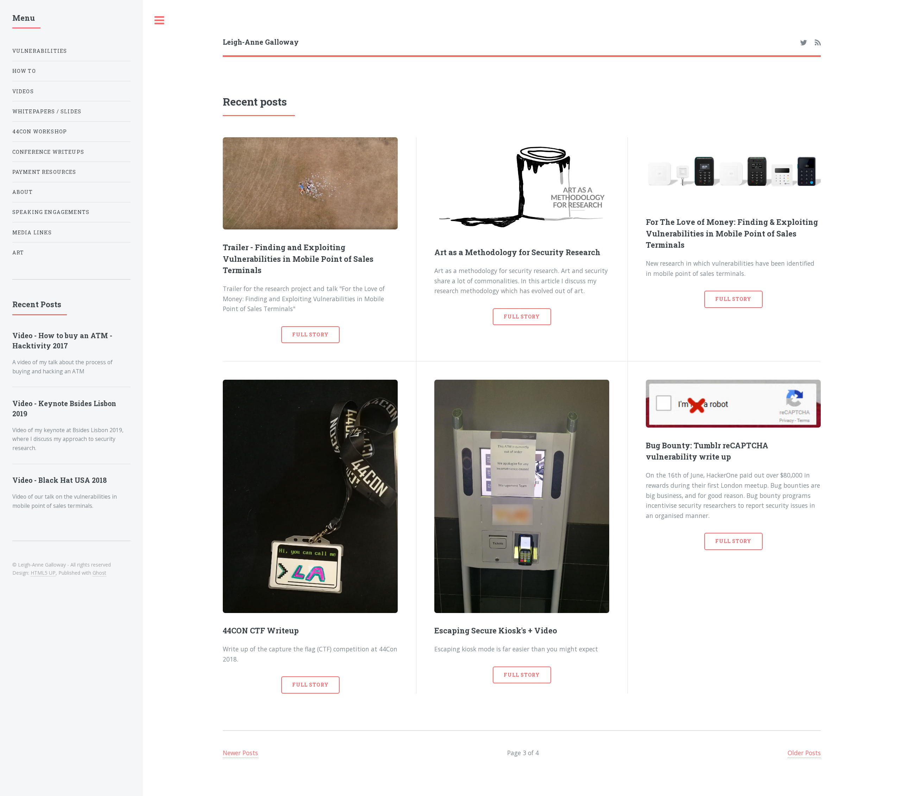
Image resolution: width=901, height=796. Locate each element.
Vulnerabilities (39, 51)
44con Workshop (39, 131)
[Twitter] (803, 43)
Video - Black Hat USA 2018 (59, 480)
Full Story (310, 334)
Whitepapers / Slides (46, 111)
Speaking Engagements (50, 212)
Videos (23, 91)
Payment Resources (44, 172)
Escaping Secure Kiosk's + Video (495, 630)
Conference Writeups (48, 152)
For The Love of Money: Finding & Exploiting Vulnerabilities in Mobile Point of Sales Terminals (732, 233)
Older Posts (804, 752)
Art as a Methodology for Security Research (517, 252)
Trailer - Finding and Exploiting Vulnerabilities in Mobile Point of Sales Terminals (298, 258)
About (22, 192)
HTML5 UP (43, 572)
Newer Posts (240, 752)
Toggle (159, 20)
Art (18, 252)
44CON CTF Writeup (261, 630)
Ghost (99, 572)
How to (24, 71)
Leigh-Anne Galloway (261, 42)
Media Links (32, 232)
